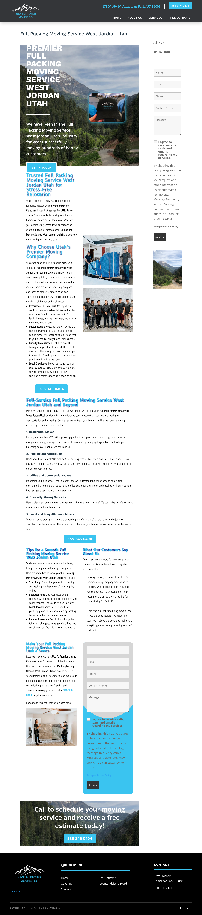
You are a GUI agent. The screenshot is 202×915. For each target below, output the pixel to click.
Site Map (16, 891)
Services (155, 18)
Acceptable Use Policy (99, 775)
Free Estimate (179, 18)
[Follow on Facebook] (180, 908)
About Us (135, 18)
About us (66, 883)
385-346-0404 (180, 5)
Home (117, 18)
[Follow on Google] (186, 908)
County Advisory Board (113, 883)
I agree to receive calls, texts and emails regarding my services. (107, 722)
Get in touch (41, 167)
